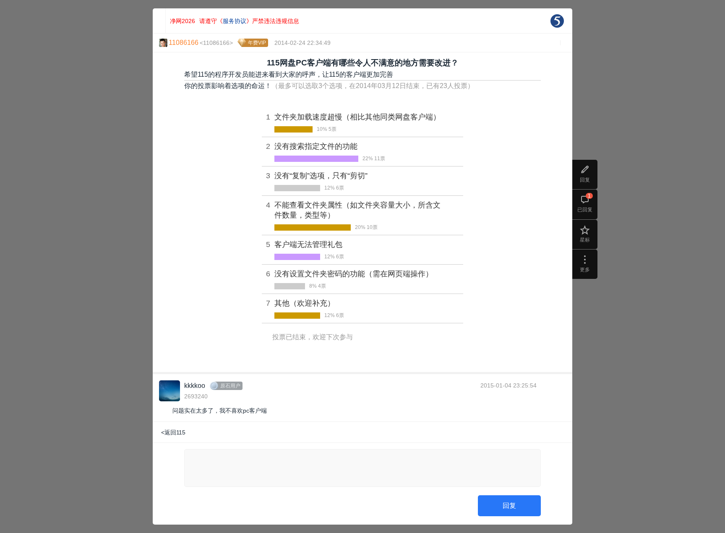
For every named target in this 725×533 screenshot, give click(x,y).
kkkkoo (194, 385)
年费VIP (257, 43)
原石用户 (230, 386)
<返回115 (173, 432)
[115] (557, 21)
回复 (509, 505)
